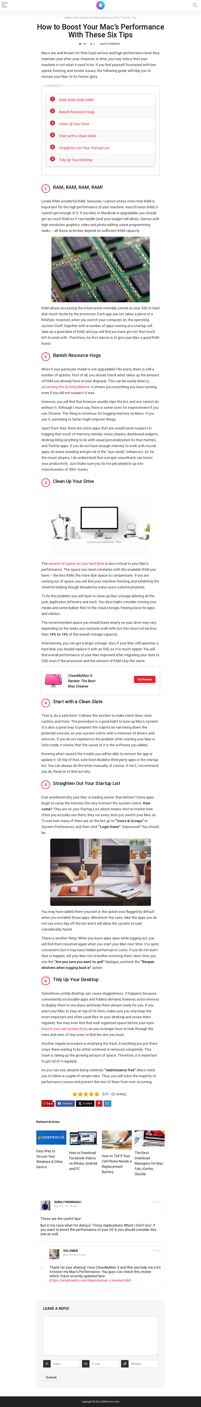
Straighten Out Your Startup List (84, 148)
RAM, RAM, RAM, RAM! (76, 100)
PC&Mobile (114, 43)
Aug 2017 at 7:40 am (65, 1206)
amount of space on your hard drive (76, 564)
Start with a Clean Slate (77, 136)
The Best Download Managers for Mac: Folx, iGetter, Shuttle (149, 1163)
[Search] (195, 5)
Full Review (145, 679)
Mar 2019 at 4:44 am (74, 1255)
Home (68, 17)
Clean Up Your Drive (74, 124)
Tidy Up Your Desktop (75, 160)
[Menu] (4, 5)
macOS (103, 43)
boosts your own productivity (64, 1029)
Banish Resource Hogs (77, 112)
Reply (157, 1202)
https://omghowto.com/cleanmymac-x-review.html (90, 1280)
